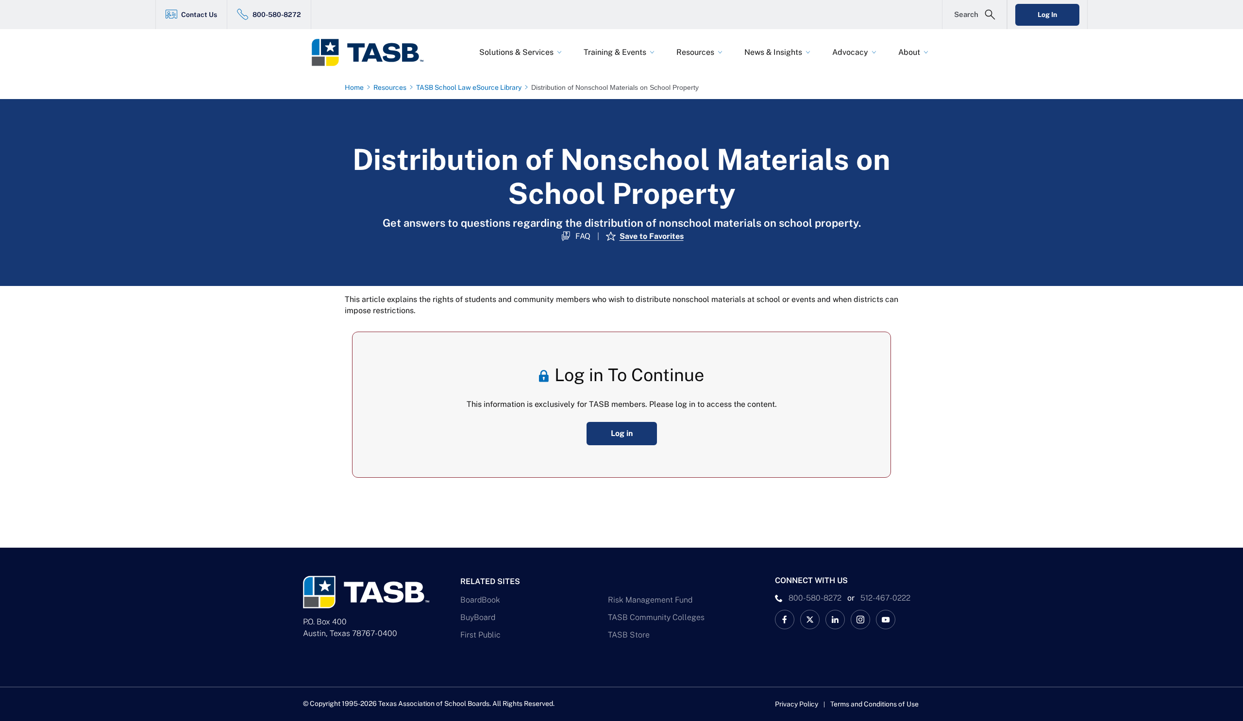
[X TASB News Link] (810, 619)
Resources (695, 52)
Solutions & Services (516, 52)
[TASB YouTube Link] (885, 619)
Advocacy (850, 52)
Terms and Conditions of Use (874, 704)
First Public (480, 634)
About (909, 52)
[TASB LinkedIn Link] (835, 619)
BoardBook (480, 599)
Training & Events (615, 52)
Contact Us (199, 14)
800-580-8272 (276, 14)
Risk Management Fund (650, 599)
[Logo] (374, 52)
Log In (1047, 14)
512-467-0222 (885, 598)
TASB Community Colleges (656, 617)
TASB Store (629, 634)
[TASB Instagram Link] (860, 619)
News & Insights (773, 52)
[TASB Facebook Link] (784, 619)
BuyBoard (477, 617)
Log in (622, 433)
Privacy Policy (796, 704)
